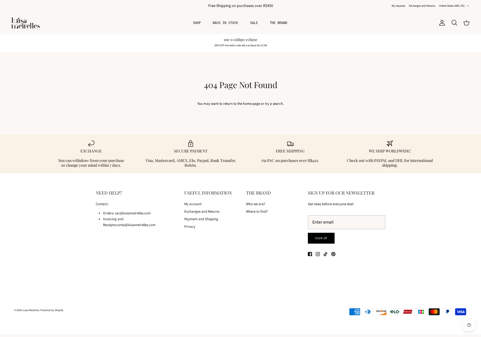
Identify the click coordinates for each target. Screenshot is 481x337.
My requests (398, 6)
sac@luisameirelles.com (133, 213)
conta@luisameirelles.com (136, 224)
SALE (254, 23)
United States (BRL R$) (452, 6)
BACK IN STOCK (225, 23)
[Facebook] (310, 254)
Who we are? (255, 204)
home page (251, 103)
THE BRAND (278, 23)
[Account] (440, 23)
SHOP (197, 23)
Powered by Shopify (51, 310)
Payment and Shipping (201, 219)
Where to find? (257, 211)
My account (193, 204)
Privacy (189, 226)
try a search (274, 103)
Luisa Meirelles (31, 310)
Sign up (321, 238)
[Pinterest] (333, 254)
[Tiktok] (325, 254)
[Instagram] (318, 254)
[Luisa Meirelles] (26, 23)
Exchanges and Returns (422, 6)
